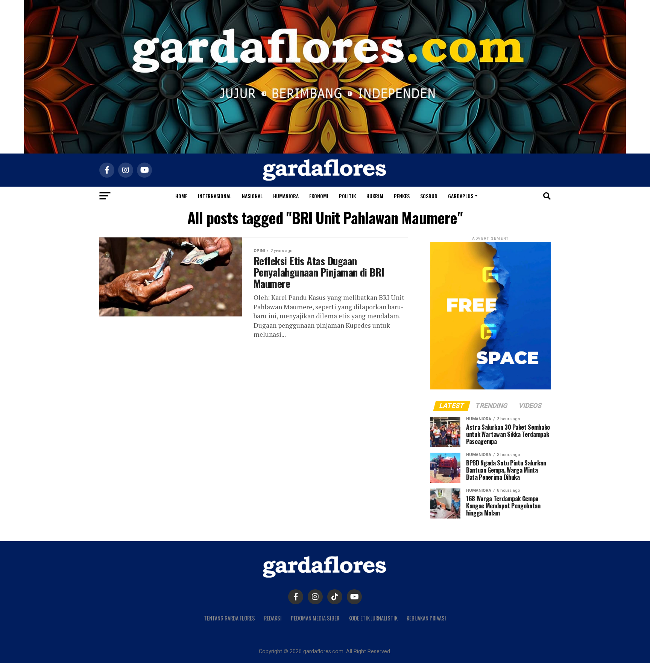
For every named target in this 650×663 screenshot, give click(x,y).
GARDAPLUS (460, 196)
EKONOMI (318, 196)
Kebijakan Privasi (426, 618)
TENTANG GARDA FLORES (229, 618)
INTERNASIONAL (214, 196)
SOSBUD (428, 196)
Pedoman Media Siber (315, 618)
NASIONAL (252, 196)
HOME (181, 196)
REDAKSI (273, 618)
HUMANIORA (286, 196)
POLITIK (347, 196)
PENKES (402, 196)
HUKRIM (374, 196)
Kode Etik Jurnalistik (373, 618)
